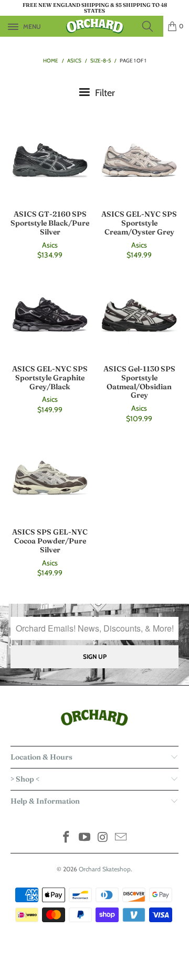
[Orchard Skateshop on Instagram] (103, 838)
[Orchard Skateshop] (94, 26)
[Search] (151, 26)
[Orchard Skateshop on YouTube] (85, 838)
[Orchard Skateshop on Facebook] (67, 838)
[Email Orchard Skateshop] (121, 838)
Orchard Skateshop (105, 869)
